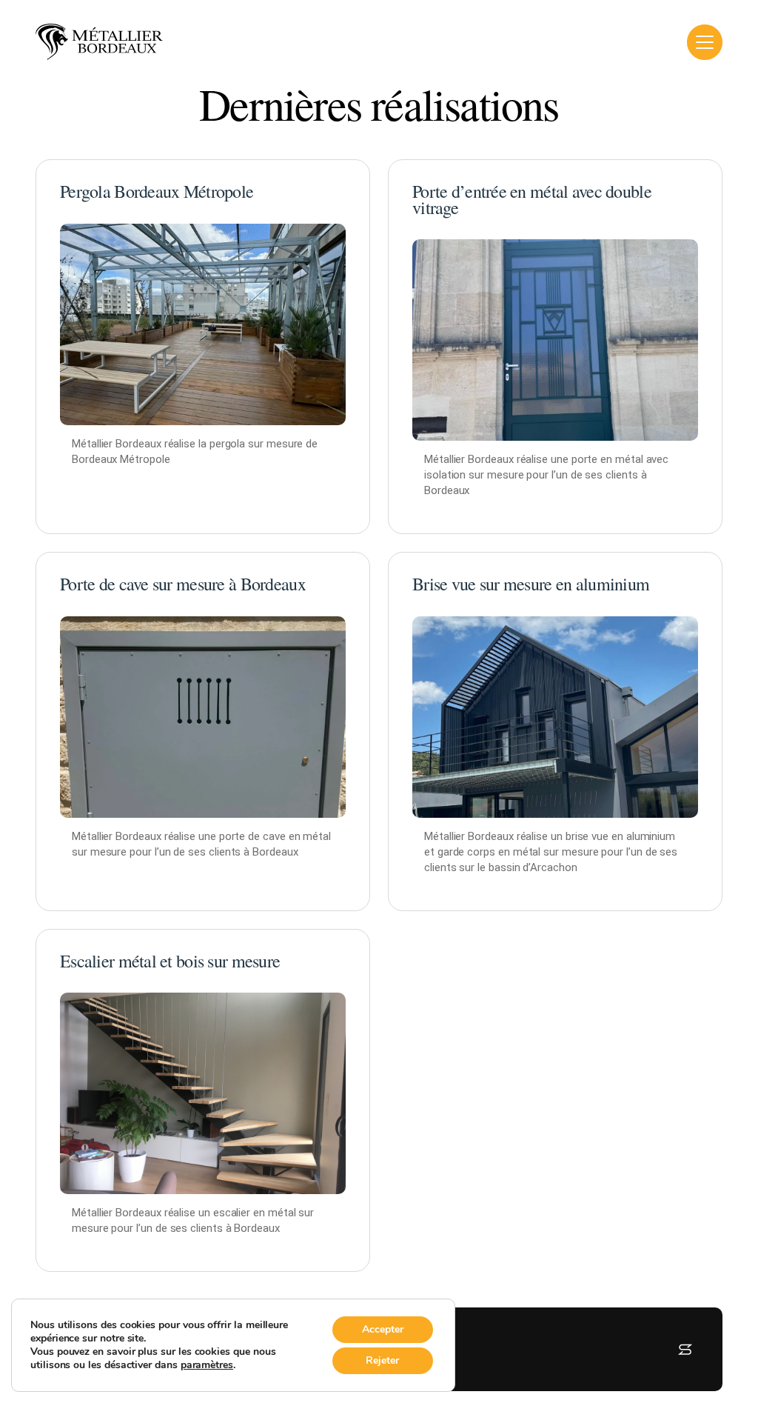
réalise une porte (205, 836)
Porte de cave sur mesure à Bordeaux (183, 584)
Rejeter (382, 1360)
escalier (231, 1212)
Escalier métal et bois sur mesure (170, 961)
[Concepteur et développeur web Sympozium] (685, 1349)
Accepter (382, 1329)
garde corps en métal (489, 852)
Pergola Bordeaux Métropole (156, 191)
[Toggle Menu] (704, 42)
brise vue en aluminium (620, 836)
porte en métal (607, 459)
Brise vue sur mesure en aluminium (530, 584)
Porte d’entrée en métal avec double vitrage (531, 199)
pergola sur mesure (256, 443)
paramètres (207, 1365)
